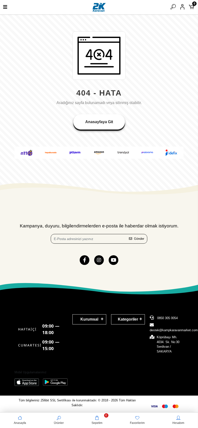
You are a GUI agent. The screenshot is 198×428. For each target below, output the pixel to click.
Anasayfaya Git (99, 122)
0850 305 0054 (167, 318)
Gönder (139, 238)
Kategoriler (128, 319)
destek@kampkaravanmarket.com (174, 330)
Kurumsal (89, 319)
